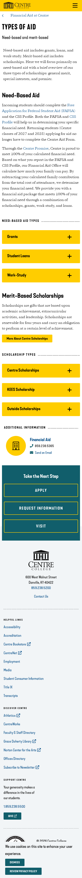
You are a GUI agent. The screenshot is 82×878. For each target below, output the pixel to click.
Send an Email (43, 452)
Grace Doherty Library (17, 741)
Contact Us (41, 596)
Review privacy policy (23, 871)
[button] (75, 5)
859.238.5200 (41, 588)
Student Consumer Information (24, 678)
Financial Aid (40, 439)
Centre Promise (36, 148)
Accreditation (12, 635)
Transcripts (11, 696)
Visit (41, 526)
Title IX (8, 687)
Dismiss (15, 862)
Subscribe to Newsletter (19, 767)
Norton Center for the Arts (20, 750)
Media (8, 670)
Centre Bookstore (15, 644)
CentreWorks (12, 724)
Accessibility (12, 627)
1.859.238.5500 (14, 806)
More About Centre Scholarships (27, 338)
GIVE (10, 816)
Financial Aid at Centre (30, 15)
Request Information (41, 508)
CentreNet (10, 653)
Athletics (10, 715)
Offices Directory (14, 758)
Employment (12, 661)
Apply (41, 490)
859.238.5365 (44, 446)
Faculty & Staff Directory (19, 732)
